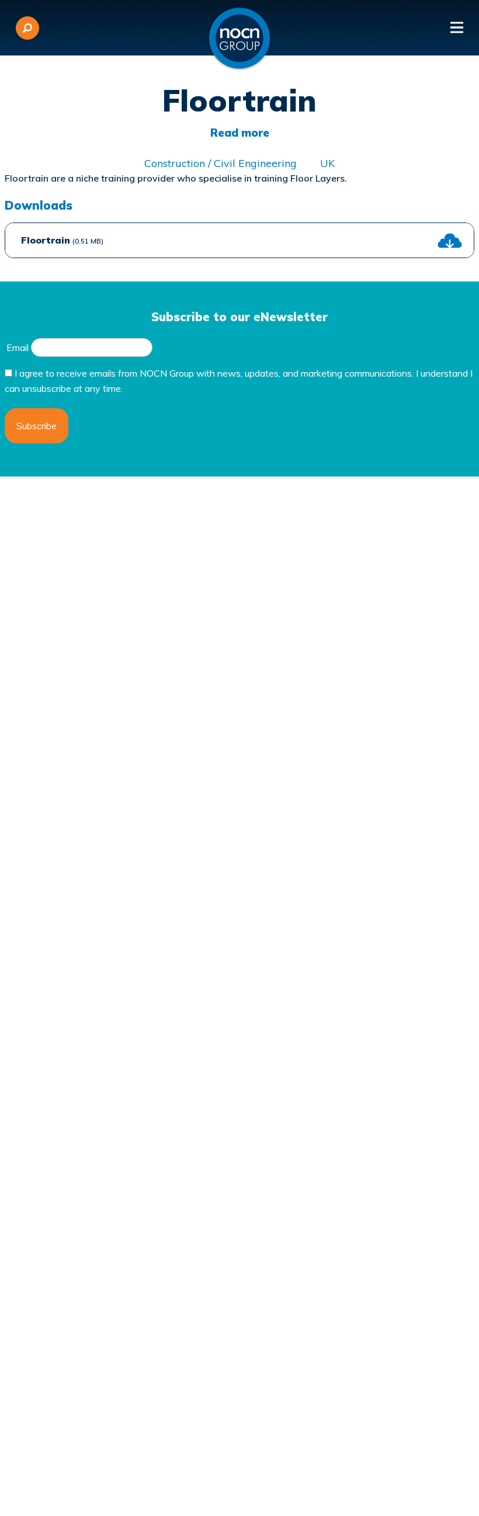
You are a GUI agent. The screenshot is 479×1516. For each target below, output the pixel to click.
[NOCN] (239, 38)
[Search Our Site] (27, 28)
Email (17, 347)
